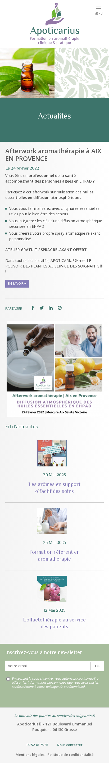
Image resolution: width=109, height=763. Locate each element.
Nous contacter (70, 744)
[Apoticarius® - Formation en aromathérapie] (54, 24)
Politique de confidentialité (70, 754)
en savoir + (17, 283)
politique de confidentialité (65, 686)
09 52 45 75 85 (37, 744)
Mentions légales (30, 754)
